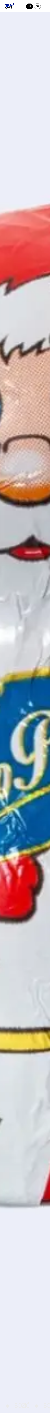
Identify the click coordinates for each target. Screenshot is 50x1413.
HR (29, 6)
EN (37, 6)
